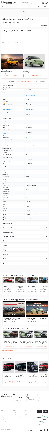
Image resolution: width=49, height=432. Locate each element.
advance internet (11, 81)
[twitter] (37, 430)
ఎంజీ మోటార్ (29, 339)
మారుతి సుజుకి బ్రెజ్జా (44, 374)
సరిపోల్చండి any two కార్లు (7, 350)
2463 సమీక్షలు (9, 104)
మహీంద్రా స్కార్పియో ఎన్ (20, 374)
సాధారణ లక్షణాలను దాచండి (9, 42)
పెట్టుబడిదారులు (3, 419)
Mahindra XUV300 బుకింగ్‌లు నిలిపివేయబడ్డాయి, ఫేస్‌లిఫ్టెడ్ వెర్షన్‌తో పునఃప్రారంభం (8, 287)
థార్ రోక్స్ (17, 381)
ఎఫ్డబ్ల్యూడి (4, 210)
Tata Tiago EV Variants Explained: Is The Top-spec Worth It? (37, 319)
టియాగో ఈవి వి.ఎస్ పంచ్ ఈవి (10, 346)
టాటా (12, 339)
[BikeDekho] (39, 417)
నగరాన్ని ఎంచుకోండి (43, 6)
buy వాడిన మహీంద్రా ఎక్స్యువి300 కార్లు (12, 75)
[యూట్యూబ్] (41, 430)
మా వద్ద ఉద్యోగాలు (4, 412)
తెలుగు (43, 2)
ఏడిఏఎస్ (4, 81)
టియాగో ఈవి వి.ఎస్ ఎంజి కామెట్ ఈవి (26, 346)
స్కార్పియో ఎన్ (30, 381)
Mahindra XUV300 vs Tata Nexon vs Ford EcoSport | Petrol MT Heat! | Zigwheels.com (13, 319)
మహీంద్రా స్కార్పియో (32, 374)
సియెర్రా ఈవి (11, 381)
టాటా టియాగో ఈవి (27, 70)
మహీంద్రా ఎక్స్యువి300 (5, 70)
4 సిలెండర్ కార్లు (5, 133)
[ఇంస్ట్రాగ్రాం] (44, 430)
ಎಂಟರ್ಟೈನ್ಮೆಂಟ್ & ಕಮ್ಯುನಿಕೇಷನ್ (24, 81)
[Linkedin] (47, 430)
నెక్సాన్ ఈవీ (44, 341)
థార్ (35, 381)
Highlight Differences (20, 42)
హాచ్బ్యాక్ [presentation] (9, 358)
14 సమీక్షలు (32, 104)
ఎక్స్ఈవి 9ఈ (5, 381)
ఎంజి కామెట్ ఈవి (30, 341)
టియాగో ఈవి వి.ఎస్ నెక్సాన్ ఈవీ (42, 346)
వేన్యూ (42, 381)
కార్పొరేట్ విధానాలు (4, 417)
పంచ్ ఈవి (13, 341)
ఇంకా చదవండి (44, 25)
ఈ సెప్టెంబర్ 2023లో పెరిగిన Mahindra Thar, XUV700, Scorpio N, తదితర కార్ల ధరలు (32, 287)
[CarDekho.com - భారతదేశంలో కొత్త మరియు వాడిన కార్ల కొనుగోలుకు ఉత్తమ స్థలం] (6, 2)
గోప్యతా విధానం (3, 415)
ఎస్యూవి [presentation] (3, 358)
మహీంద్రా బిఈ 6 (7, 374)
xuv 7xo (23, 381)
